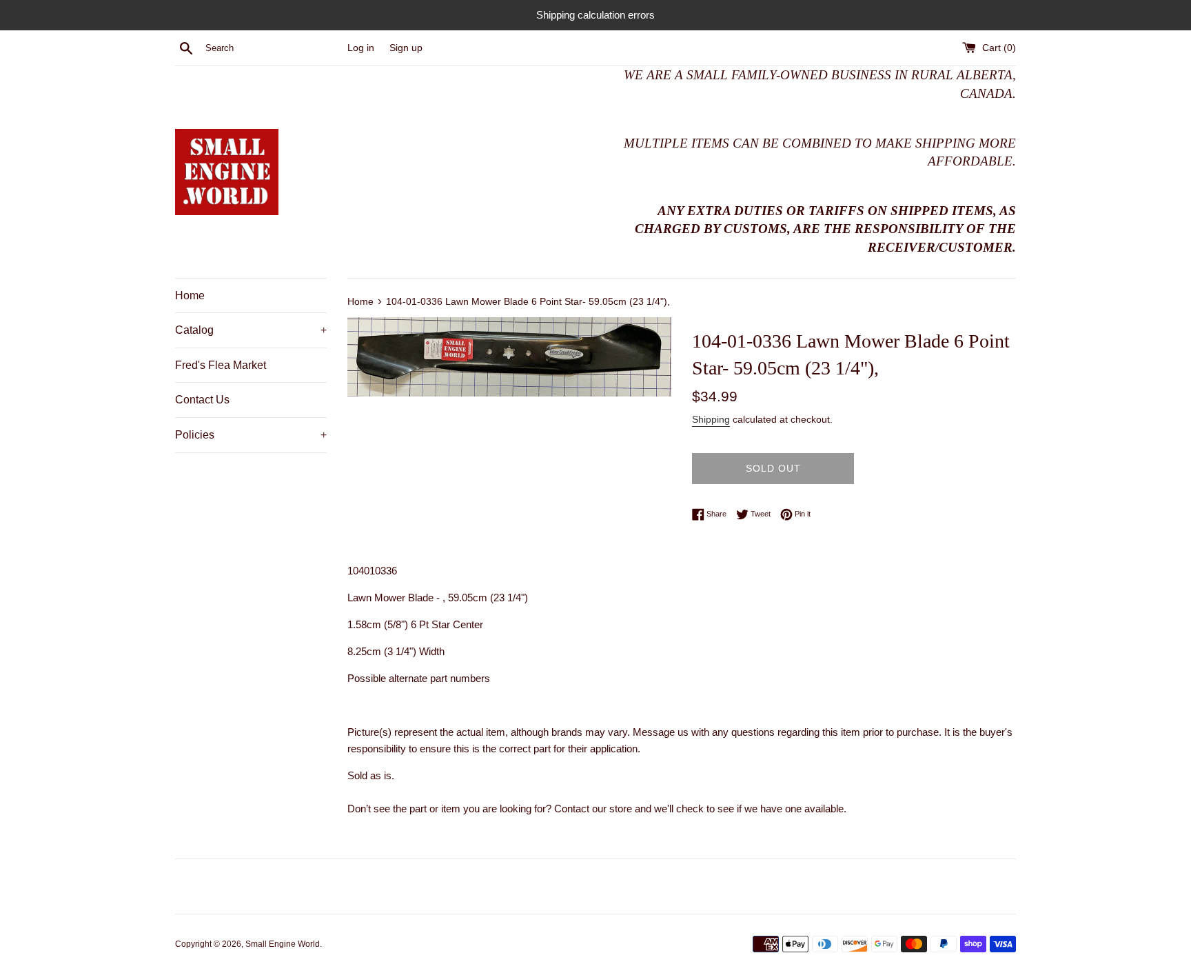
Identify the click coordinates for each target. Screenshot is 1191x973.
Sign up (406, 48)
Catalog (251, 330)
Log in (360, 48)
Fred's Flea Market (220, 365)
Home (190, 295)
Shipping (711, 419)
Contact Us (202, 399)
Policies (251, 435)
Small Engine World (282, 944)
